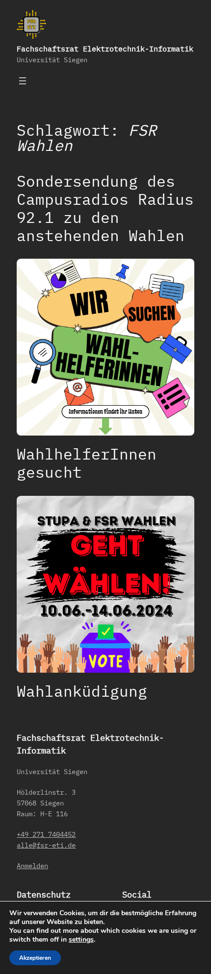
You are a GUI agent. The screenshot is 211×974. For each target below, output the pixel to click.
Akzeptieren (35, 958)
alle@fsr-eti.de (46, 845)
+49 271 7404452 (46, 834)
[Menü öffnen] (22, 81)
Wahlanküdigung (82, 691)
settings (81, 939)
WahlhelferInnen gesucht (87, 463)
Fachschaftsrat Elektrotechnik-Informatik (105, 48)
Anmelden (32, 865)
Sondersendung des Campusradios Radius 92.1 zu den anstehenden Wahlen (105, 208)
